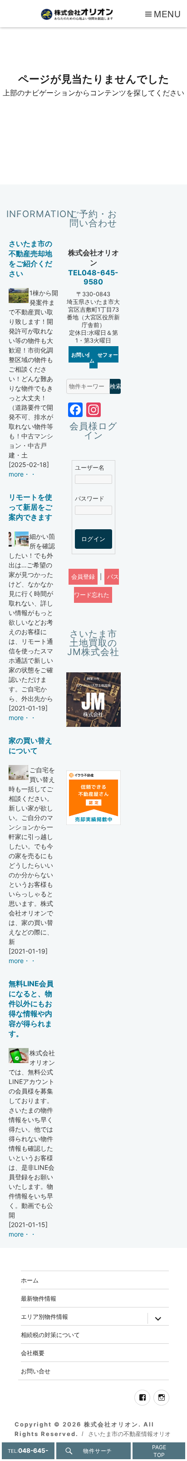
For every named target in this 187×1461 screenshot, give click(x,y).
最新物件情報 (38, 1298)
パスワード (89, 498)
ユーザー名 (89, 467)
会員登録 (83, 576)
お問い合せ (35, 1371)
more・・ (22, 474)
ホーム (30, 1280)
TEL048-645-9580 (93, 277)
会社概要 (32, 1352)
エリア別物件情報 (44, 1316)
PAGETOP (159, 1451)
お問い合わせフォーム (94, 357)
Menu (168, 13)
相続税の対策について (50, 1334)
